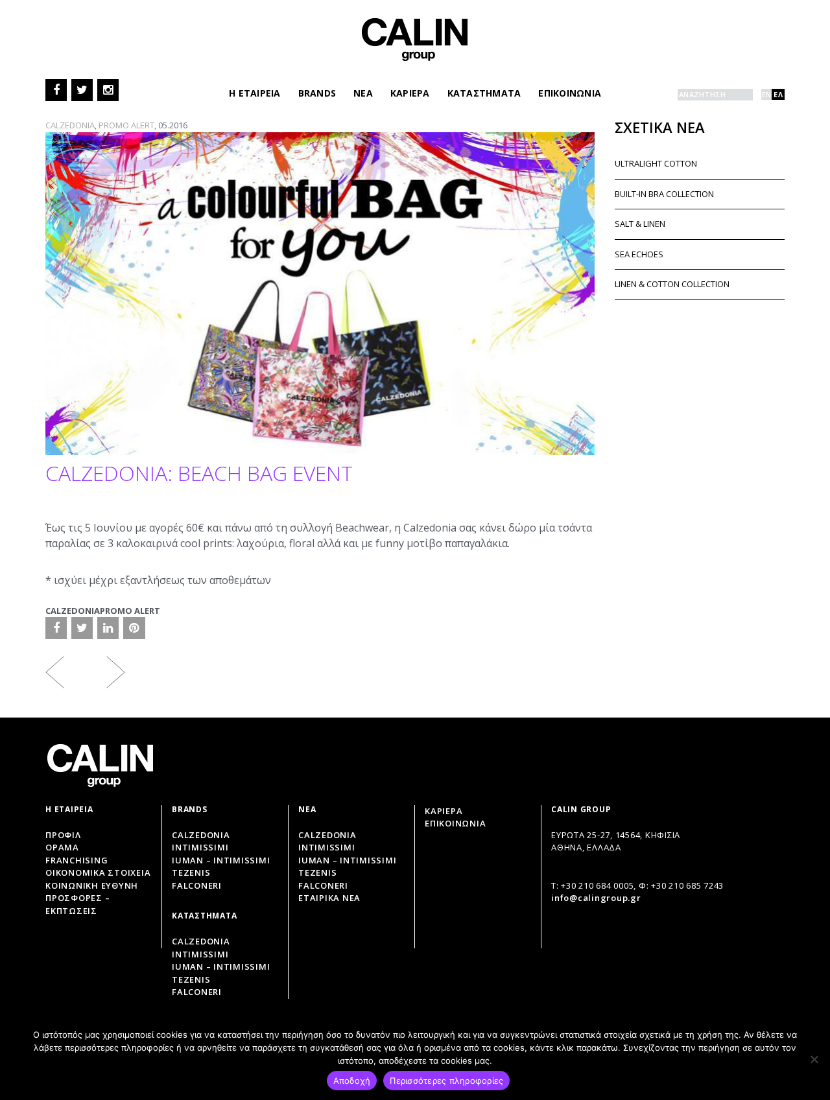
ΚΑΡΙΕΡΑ (410, 93)
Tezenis (191, 872)
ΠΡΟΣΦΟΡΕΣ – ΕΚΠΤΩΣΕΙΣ (77, 904)
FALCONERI (323, 885)
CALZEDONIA (70, 125)
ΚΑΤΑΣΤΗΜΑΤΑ (484, 93)
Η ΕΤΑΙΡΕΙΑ (255, 93)
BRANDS (317, 93)
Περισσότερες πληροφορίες (446, 1080)
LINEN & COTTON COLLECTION (672, 284)
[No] (813, 1059)
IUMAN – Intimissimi (221, 860)
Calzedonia (201, 835)
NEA (363, 93)
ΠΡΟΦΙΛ (63, 835)
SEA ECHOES (639, 254)
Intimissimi (200, 847)
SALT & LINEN (640, 223)
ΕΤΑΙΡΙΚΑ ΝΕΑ (329, 898)
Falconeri (197, 885)
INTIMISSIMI (326, 847)
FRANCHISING (76, 860)
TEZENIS (317, 872)
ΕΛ (778, 94)
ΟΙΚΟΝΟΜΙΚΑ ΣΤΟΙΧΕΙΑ (97, 872)
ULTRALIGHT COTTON (656, 163)
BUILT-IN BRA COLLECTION (664, 194)
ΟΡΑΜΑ (62, 847)
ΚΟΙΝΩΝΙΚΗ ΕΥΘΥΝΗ (91, 885)
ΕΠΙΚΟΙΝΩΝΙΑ (569, 93)
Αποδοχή (352, 1080)
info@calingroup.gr (596, 898)
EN (767, 94)
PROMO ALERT (126, 125)
